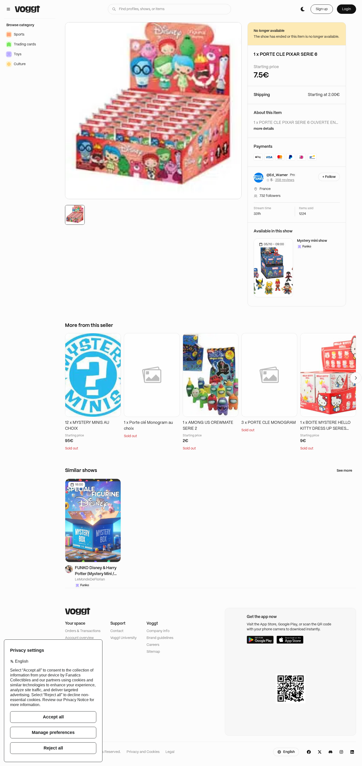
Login (346, 9)
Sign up (322, 9)
